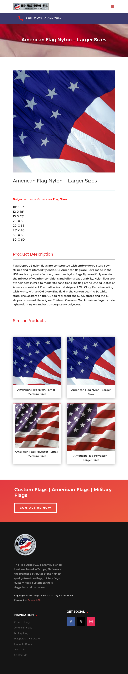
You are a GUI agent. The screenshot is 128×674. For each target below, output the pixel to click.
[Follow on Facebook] (71, 621)
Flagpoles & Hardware (27, 638)
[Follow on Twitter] (81, 621)
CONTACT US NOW (35, 507)
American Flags (23, 627)
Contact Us (20, 655)
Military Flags (21, 633)
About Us (19, 649)
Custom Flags (22, 622)
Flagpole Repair (23, 644)
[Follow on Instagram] (91, 621)
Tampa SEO (34, 600)
